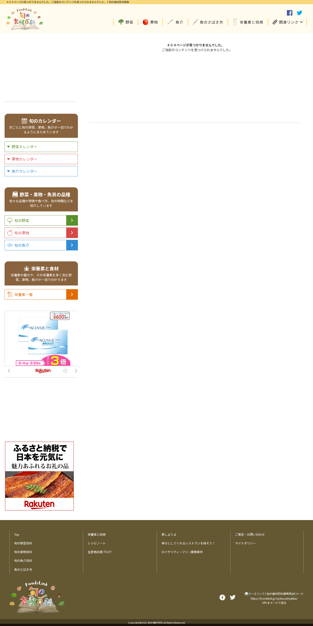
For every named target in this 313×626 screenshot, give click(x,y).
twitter (299, 13)
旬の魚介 (21, 245)
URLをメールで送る (274, 602)
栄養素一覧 (23, 294)
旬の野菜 (21, 220)
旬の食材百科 (155, 622)
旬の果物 (21, 232)
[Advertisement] (195, 87)
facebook (289, 13)
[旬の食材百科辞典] (24, 19)
